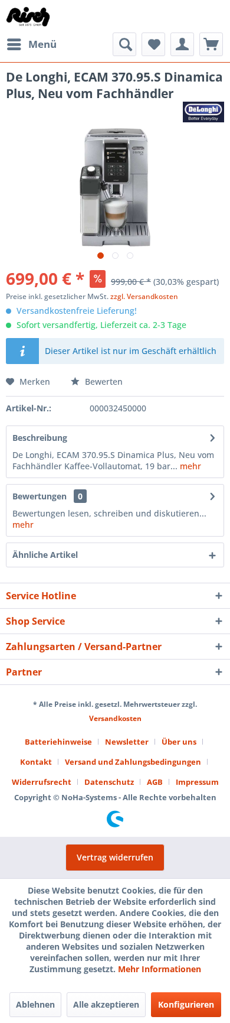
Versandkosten (115, 718)
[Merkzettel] (153, 44)
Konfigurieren (186, 1004)
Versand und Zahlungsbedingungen (133, 761)
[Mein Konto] (182, 44)
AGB (155, 782)
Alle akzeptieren (106, 1004)
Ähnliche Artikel (45, 554)
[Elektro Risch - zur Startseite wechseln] (28, 16)
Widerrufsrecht (41, 782)
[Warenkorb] (211, 44)
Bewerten (103, 381)
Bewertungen (39, 496)
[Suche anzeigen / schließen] (124, 44)
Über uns (179, 741)
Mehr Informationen (159, 969)
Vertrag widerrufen (115, 857)
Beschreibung (39, 437)
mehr (189, 466)
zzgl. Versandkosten (144, 296)
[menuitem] (31, 44)
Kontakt (36, 761)
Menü (42, 44)
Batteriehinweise (58, 741)
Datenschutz (109, 782)
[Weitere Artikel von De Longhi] (203, 112)
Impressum (197, 782)
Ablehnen (35, 1004)
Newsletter (127, 741)
